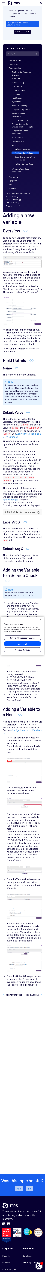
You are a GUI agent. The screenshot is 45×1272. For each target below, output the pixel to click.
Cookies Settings (22, 650)
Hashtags (16, 94)
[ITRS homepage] (22, 3)
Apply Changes (10, 499)
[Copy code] (38, 512)
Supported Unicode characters (20, 132)
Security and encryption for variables (25, 158)
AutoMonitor (17, 86)
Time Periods (17, 137)
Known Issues (12, 206)
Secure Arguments (20, 120)
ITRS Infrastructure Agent (16, 193)
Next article (32, 995)
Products (6, 1256)
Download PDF (21, 31)
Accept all (22, 644)
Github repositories (31, 1262)
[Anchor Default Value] (28, 412)
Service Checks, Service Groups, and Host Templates (24, 125)
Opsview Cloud (23, 10)
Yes (19, 1189)
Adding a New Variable (24, 153)
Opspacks (13, 180)
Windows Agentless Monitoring (20, 170)
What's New (11, 196)
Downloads (27, 1256)
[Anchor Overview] (25, 230)
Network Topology (19, 105)
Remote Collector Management (19, 114)
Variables (16, 145)
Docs (11, 10)
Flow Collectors (18, 90)
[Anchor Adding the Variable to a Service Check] (7, 580)
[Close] (40, 619)
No (29, 1189)
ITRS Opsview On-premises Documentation (18, 23)
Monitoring (13, 177)
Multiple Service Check (24, 164)
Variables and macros (24, 149)
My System (16, 101)
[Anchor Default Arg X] (28, 548)
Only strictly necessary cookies (22, 638)
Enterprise (13, 64)
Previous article (14, 995)
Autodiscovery (18, 82)
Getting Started (15, 60)
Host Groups (17, 98)
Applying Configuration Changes (21, 73)
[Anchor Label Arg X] (25, 522)
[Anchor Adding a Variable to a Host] (20, 714)
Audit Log (16, 78)
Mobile (12, 184)
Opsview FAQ (11, 202)
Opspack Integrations (21, 109)
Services (6, 1262)
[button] (39, 1266)
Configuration (15, 68)
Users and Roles (18, 141)
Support (12, 188)
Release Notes (12, 199)
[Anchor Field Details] (31, 360)
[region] (22, 636)
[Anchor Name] (17, 368)
